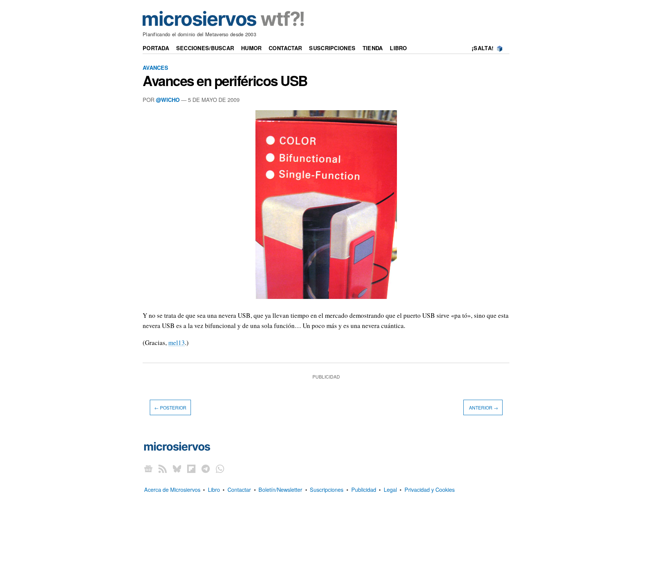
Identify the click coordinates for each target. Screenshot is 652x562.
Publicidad (363, 489)
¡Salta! (483, 48)
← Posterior (170, 407)
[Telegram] (205, 468)
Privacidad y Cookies (429, 489)
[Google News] (148, 468)
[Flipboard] (191, 468)
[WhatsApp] (220, 468)
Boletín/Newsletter (280, 489)
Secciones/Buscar (205, 48)
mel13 (176, 342)
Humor (251, 48)
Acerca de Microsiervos (172, 489)
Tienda (373, 48)
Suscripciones (332, 48)
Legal (390, 489)
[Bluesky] (177, 468)
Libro (398, 48)
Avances (155, 67)
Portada (156, 48)
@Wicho (168, 99)
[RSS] (162, 468)
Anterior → (483, 407)
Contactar (285, 48)
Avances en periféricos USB (225, 80)
